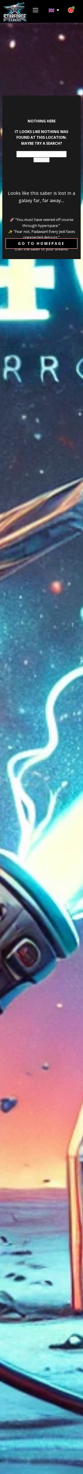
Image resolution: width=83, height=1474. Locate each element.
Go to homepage (41, 243)
